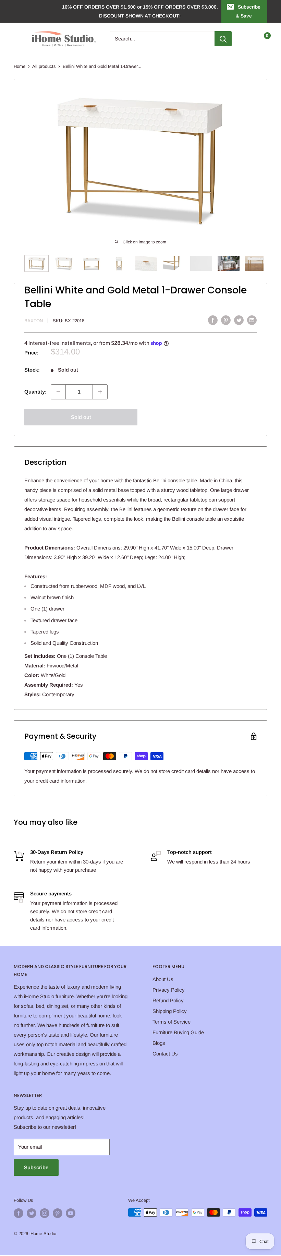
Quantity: (35, 392)
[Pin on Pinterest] (226, 320)
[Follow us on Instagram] (44, 1213)
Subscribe (36, 1167)
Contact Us (165, 1053)
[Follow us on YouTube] (70, 1213)
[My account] (247, 39)
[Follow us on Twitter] (31, 1213)
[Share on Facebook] (213, 320)
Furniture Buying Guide (178, 1032)
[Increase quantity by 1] (100, 392)
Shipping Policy (169, 1011)
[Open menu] (17, 38)
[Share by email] (252, 320)
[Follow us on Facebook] (18, 1213)
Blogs (158, 1043)
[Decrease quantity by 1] (58, 392)
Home (19, 66)
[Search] (223, 38)
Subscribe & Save (248, 11)
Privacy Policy (168, 990)
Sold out (81, 417)
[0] (261, 39)
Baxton (33, 320)
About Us (162, 979)
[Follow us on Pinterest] (57, 1213)
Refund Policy (168, 1000)
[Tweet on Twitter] (239, 320)
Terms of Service (171, 1022)
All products (44, 66)
